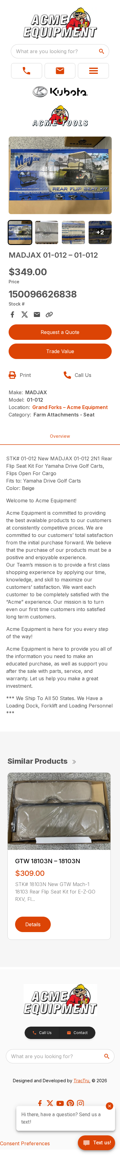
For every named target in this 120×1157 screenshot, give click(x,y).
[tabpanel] (60, 176)
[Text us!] (96, 1143)
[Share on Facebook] (12, 314)
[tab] (20, 232)
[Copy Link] (49, 314)
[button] (26, 70)
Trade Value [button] (60, 351)
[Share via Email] (37, 314)
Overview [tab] (60, 436)
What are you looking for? (47, 51)
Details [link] (33, 924)
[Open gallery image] (60, 175)
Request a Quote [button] (60, 332)
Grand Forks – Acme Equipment (70, 407)
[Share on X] (24, 314)
